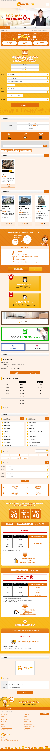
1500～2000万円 (24, 455)
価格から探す (16, 150)
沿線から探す (10, 150)
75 (23, 393)
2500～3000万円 (43, 455)
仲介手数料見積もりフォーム (7, 728)
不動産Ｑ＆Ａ (4, 719)
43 (23, 396)
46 (23, 390)
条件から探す (28, 150)
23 (23, 403)
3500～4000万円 (16, 458)
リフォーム (4, 724)
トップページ (4, 714)
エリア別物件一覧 (5, 721)
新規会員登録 (4, 716)
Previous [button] (2, 17)
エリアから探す (4, 150)
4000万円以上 (24, 458)
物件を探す (27, 714)
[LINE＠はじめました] (25, 334)
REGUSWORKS (46, 741)
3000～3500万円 (6, 458)
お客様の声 (27, 719)
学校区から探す (22, 150)
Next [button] (48, 17)
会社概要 (3, 726)
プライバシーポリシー (6, 729)
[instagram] (37, 347)
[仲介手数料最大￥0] (14, 517)
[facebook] (13, 347)
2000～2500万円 (34, 455)
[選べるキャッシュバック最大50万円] (25, 517)
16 (40, 396)
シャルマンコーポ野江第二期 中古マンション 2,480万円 (12, 364)
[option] (25, 17)
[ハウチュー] (25, 4)
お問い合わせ (27, 728)
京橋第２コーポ (6, 208)
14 (23, 400)
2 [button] (26, 25)
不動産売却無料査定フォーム (30, 726)
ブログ (26, 729)
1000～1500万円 (15, 455)
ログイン (26, 716)
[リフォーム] (25, 318)
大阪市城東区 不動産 (4, 30)
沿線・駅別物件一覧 (28, 721)
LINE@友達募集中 (28, 724)
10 (40, 387)
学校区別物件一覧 (5, 723)
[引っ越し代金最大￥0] (36, 517)
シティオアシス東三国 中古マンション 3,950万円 (11, 368)
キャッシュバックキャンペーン (30, 723)
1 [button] (24, 25)
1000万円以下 (5, 455)
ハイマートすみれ (40, 208)
